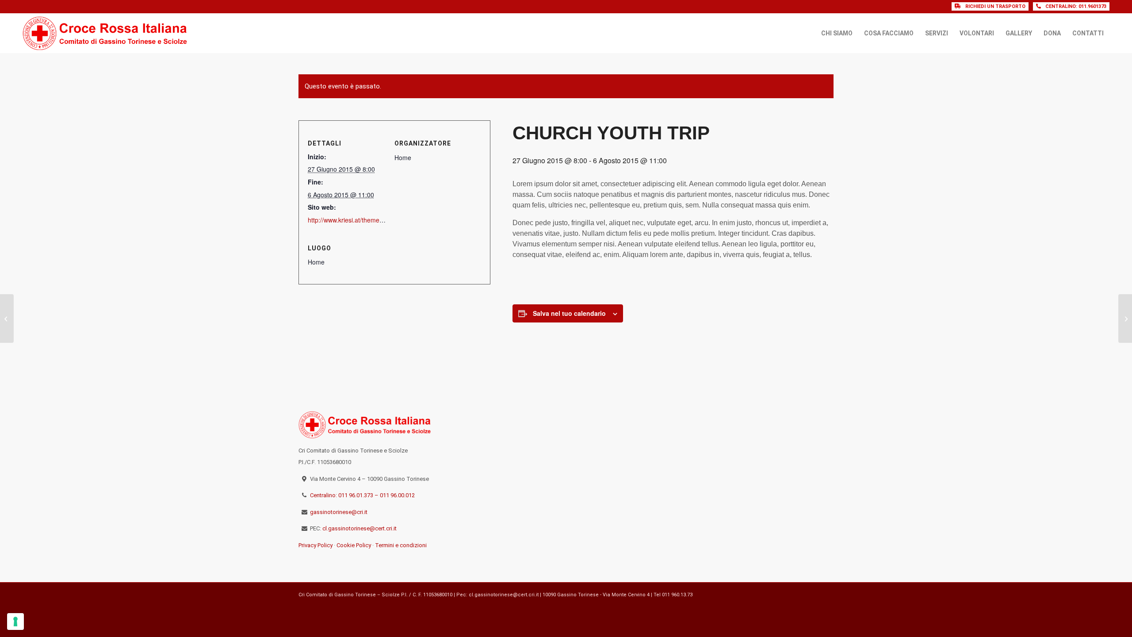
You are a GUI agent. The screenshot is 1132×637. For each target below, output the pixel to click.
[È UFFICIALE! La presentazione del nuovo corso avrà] (808, 454)
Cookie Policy (354, 545)
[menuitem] (836, 33)
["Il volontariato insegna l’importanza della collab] (702, 454)
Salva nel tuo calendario (569, 313)
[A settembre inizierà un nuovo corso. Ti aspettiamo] (808, 485)
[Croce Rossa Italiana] (105, 33)
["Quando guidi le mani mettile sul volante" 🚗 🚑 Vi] (755, 454)
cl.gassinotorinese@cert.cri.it (359, 528)
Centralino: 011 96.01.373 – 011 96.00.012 (362, 495)
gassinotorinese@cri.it (338, 512)
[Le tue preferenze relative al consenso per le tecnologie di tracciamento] (15, 621)
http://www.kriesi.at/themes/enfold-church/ (366, 219)
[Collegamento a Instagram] (827, 593)
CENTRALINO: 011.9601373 (1075, 6)
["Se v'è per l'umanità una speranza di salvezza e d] (702, 485)
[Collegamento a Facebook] (813, 593)
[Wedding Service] (7, 318)
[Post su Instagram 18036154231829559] (755, 485)
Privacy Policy (315, 545)
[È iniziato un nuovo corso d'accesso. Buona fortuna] (808, 423)
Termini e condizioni (401, 545)
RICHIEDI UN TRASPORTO (995, 6)
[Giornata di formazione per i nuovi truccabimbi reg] (702, 423)
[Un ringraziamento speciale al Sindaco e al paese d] (755, 423)
